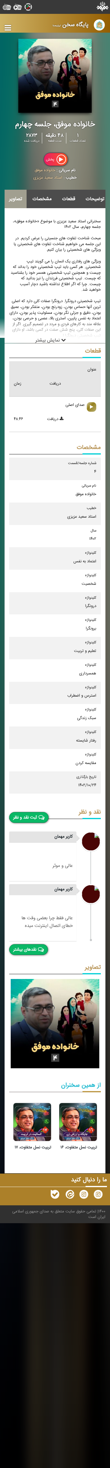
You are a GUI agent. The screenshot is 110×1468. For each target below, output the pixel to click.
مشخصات (42, 199)
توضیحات (95, 199)
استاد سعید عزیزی (47, 177)
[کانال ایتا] (69, 1195)
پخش (50, 159)
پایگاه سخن (71, 25)
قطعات (68, 199)
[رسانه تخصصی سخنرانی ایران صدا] (98, 1195)
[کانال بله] (55, 1195)
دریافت (53, 419)
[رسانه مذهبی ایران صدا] (84, 1195)
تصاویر (15, 199)
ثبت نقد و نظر (25, 817)
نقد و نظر (90, 812)
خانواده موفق (45, 170)
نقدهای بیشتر (24, 949)
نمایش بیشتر (48, 341)
